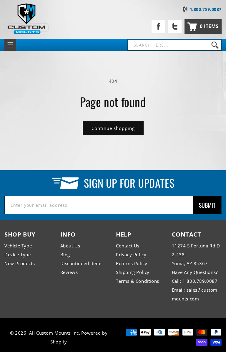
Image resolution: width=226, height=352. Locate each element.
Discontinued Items (81, 263)
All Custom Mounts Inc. (54, 333)
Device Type (17, 254)
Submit (207, 205)
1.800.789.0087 (206, 9)
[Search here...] (214, 44)
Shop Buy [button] (19, 234)
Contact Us (127, 246)
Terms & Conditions (137, 281)
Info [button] (68, 234)
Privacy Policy (131, 254)
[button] (203, 26)
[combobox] (174, 44)
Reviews (69, 272)
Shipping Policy (132, 272)
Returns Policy (131, 263)
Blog (65, 254)
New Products (19, 263)
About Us (70, 246)
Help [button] (123, 234)
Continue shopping (113, 128)
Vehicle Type (18, 246)
